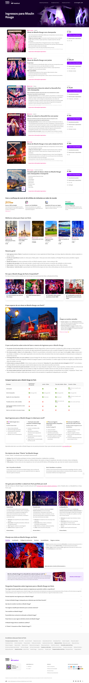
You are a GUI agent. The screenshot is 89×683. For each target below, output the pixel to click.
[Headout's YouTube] (78, 681)
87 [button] (31, 114)
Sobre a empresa (51, 666)
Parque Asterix (27, 643)
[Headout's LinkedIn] (73, 681)
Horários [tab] (7, 540)
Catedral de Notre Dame (47, 643)
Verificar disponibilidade (74, 35)
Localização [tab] (15, 540)
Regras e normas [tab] (55, 540)
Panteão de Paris (9, 643)
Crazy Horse (40, 649)
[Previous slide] (8, 41)
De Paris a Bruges (24, 647)
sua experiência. (66, 446)
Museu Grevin (25, 645)
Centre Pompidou (18, 643)
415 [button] (31, 58)
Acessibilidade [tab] (44, 540)
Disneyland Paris (57, 641)
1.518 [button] (31, 30)
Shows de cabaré (74, 641)
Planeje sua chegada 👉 (64, 332)
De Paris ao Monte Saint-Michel (12, 647)
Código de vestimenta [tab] (26, 540)
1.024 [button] (32, 169)
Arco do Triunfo (28, 641)
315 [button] (31, 86)
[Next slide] (24, 41)
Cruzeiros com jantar (67, 647)
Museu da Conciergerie (35, 645)
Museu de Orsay (75, 643)
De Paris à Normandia (34, 647)
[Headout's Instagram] (75, 681)
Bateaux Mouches (9, 649)
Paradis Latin (48, 649)
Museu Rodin (17, 645)
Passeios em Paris (66, 2)
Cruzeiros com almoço (57, 647)
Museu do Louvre (37, 641)
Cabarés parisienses (43, 2)
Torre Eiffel (21, 641)
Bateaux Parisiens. (78, 647)
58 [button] (31, 142)
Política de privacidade (52, 668)
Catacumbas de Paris (47, 641)
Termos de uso (50, 670)
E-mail (29, 668)
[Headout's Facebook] (80, 681)
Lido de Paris (26, 649)
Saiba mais (7, 211)
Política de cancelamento (52, 672)
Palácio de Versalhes (36, 643)
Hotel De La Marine (55, 645)
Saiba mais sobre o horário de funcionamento (55, 566)
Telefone (29, 666)
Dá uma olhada (10, 530)
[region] (16, 41)
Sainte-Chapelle (65, 641)
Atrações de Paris (55, 2)
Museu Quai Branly (45, 645)
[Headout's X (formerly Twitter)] (82, 681)
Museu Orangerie (9, 645)
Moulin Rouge (33, 649)
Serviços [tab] (36, 540)
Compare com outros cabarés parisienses (47, 486)
